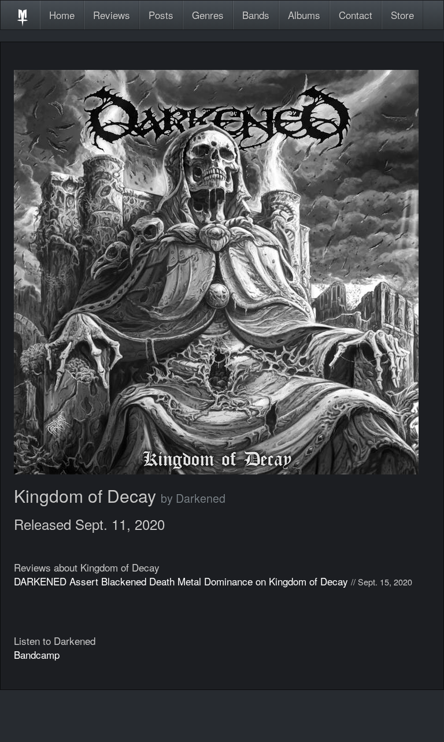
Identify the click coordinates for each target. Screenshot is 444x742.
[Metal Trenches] (22, 15)
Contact (355, 15)
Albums (304, 15)
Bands (255, 15)
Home (62, 15)
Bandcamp (37, 654)
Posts (161, 15)
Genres (208, 15)
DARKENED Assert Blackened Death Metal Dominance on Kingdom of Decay (181, 581)
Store (402, 15)
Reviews (111, 15)
